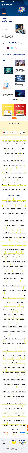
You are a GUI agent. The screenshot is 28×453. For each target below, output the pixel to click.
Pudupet (18, 254)
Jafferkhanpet (19, 208)
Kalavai (19, 333)
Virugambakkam (5, 244)
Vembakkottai (23, 398)
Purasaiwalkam (23, 230)
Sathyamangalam (23, 285)
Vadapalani (8, 242)
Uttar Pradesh (9, 420)
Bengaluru (18, 408)
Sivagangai (23, 343)
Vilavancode (9, 297)
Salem (16, 338)
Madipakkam (21, 215)
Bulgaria (19, 148)
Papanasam (4, 350)
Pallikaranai (9, 227)
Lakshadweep (11, 425)
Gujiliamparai (9, 280)
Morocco (24, 172)
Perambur (23, 227)
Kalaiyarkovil (13, 343)
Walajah (4, 336)
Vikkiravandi (8, 396)
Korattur (13, 213)
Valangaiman (13, 367)
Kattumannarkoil (10, 271)
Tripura (4, 420)
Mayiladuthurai (10, 309)
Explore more (14, 118)
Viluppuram (13, 396)
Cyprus (5, 153)
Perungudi (10, 230)
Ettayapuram (18, 367)
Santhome (23, 232)
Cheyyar (10, 386)
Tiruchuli (4, 398)
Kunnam (12, 319)
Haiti (25, 158)
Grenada (18, 158)
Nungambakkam (14, 225)
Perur (25, 266)
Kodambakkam (5, 213)
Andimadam (8, 261)
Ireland (21, 160)
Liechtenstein (5, 167)
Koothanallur (22, 362)
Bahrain (24, 143)
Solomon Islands (4, 184)
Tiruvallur (4, 384)
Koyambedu (6, 215)
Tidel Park (14, 256)
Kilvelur (24, 309)
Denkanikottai (6, 302)
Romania (20, 179)
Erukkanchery (6, 249)
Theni (9, 355)
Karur (18, 297)
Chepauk (18, 203)
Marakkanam (24, 391)
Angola (24, 141)
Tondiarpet (24, 256)
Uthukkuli (8, 379)
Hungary (4, 160)
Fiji (17, 155)
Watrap (13, 401)
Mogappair (17, 220)
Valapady (20, 338)
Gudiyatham (4, 391)
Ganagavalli (11, 336)
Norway (9, 177)
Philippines (5, 179)
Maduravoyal (12, 218)
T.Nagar (24, 237)
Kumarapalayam (16, 314)
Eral (3, 372)
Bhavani (7, 285)
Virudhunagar (9, 398)
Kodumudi (8, 283)
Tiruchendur (11, 372)
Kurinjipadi (24, 271)
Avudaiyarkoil (10, 321)
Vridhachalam (17, 273)
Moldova (7, 172)
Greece (14, 158)
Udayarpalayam (17, 261)
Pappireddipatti (6, 278)
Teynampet (15, 237)
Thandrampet (9, 389)
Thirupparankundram (13, 307)
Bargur (18, 302)
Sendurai (12, 261)
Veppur (13, 273)
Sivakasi (5, 401)
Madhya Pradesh (6, 413)
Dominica (16, 153)
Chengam (24, 386)
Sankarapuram (4, 290)
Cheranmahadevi (23, 372)
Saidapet (14, 232)
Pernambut (12, 391)
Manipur (23, 413)
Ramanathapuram (12, 331)
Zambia (20, 189)
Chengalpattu (23, 261)
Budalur (24, 350)
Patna (16, 403)
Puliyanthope (22, 254)
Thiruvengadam (19, 345)
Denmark (8, 153)
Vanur (4, 396)
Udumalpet (18, 379)
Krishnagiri (22, 302)
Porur (18, 230)
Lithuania (10, 167)
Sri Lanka (21, 184)
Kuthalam (4, 309)
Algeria (17, 141)
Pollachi (16, 268)
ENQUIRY (27, 428)
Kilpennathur (4, 389)
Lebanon (13, 165)
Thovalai (17, 295)
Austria (16, 143)
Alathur (9, 319)
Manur (18, 374)
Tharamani (19, 237)
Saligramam (18, 232)
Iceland (8, 160)
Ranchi (10, 408)
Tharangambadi (19, 309)
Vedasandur (23, 280)
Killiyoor (24, 295)
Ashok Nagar (5, 203)
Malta (15, 170)
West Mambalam (11, 244)
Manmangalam (23, 297)
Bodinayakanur (13, 355)
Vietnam (16, 189)
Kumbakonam (23, 348)
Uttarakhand (18, 420)
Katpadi (8, 391)
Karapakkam (24, 208)
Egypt (23, 153)
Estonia (7, 155)
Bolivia (5, 148)
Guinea (22, 158)
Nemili (9, 333)
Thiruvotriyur (22, 239)
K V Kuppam (20, 389)
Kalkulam (20, 295)
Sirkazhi (14, 309)
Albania (14, 141)
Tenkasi (14, 348)
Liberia (20, 165)
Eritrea (4, 155)
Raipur (24, 403)
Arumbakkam (24, 201)
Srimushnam (15, 271)
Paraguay (19, 177)
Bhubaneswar (20, 415)
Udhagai (5, 319)
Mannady (14, 254)
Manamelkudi (15, 321)
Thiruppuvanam (4, 345)
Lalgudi (24, 355)
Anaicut (24, 389)
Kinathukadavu (11, 268)
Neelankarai (9, 225)
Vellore (16, 391)
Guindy (3, 208)
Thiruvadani (23, 331)
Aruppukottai (18, 396)
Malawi (23, 167)
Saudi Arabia (6, 182)
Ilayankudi (8, 343)
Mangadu (22, 218)
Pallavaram (4, 227)
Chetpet (7, 386)
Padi (18, 225)
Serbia (10, 182)
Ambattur (9, 201)
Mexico (4, 172)
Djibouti (12, 153)
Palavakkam (22, 225)
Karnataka (14, 408)
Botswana (9, 148)
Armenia (8, 143)
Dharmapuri (22, 273)
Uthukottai (8, 384)
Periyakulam (5, 355)
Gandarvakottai (4, 326)
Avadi (9, 203)
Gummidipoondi (23, 379)
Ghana (11, 158)
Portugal (13, 179)
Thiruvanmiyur (12, 239)
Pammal (13, 227)
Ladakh (21, 425)
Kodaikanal (4, 280)
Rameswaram (18, 331)
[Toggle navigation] (26, 1)
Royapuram (9, 232)
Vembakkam (19, 386)
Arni (12, 384)
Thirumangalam (6, 239)
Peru (23, 177)
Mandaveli (9, 254)
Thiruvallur (4, 242)
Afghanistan (9, 141)
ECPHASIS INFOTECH (14, 449)
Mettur (9, 338)
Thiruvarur (17, 362)
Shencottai (10, 348)
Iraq (18, 160)
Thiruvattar (4, 297)
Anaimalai (6, 268)
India (3, 141)
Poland (9, 179)
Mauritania (18, 170)
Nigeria (5, 177)
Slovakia (18, 182)
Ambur (9, 362)
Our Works (4, 13)
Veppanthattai (22, 319)
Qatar (16, 179)
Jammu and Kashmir (5, 425)
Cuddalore (19, 271)
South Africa (13, 184)
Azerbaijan (19, 143)
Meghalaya (3, 415)
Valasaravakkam (14, 242)
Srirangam (4, 360)
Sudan (25, 184)
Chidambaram (4, 271)
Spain (17, 184)
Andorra (21, 141)
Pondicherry (16, 425)
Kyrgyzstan (5, 165)
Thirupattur (4, 343)
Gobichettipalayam (12, 285)
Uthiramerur (24, 290)
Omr (15, 244)
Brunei (15, 148)
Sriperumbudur (11, 292)
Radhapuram (9, 374)
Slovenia (22, 182)
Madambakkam (7, 218)
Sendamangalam (10, 314)
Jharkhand (6, 408)
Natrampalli (23, 360)
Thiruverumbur (18, 360)
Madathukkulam (13, 379)
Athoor (11, 278)
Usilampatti (22, 307)
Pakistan (12, 177)
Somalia (9, 184)
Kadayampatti (5, 338)
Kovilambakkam (23, 213)
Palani (19, 280)
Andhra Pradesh (18, 401)
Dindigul (15, 278)
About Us (4, 443)
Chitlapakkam (22, 203)
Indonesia (12, 160)
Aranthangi (5, 321)
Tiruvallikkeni (19, 256)
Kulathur (23, 321)
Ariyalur (4, 261)
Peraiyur (18, 307)
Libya (23, 165)
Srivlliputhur (9, 401)
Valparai (20, 268)
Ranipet (13, 333)
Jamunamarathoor (16, 384)
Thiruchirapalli (13, 360)
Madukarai (21, 266)
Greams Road (22, 249)
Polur (3, 386)
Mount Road (22, 220)
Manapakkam (17, 218)
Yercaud (24, 338)
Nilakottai (22, 278)
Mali (12, 170)
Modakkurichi (13, 283)
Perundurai (22, 283)
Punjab (25, 415)
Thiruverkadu (17, 239)
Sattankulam (7, 372)
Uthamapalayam (19, 355)
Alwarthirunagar (5, 201)
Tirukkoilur (9, 290)
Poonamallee (14, 230)
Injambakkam (8, 208)
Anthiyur (3, 285)
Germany (7, 158)
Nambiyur (18, 285)
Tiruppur (4, 379)
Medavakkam (6, 220)
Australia (12, 143)
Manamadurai (19, 343)
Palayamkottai (23, 374)
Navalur (5, 225)
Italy (24, 160)
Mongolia (15, 172)
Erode (4, 283)
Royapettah (5, 232)
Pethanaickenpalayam (17, 336)
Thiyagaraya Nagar (9, 256)
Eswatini (11, 155)
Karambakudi (10, 326)
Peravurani (20, 350)
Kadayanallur (5, 348)
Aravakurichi (14, 297)
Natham (18, 278)
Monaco (11, 172)
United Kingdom (5, 189)
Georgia (3, 158)
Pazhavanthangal (18, 227)
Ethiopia (15, 155)
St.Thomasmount (5, 237)
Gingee (20, 391)
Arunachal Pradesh (5, 403)
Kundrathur (11, 215)
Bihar (13, 403)
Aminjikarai (14, 201)
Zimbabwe (23, 189)
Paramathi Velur (22, 314)
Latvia (9, 165)
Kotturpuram (17, 213)
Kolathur (9, 213)
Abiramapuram (20, 244)
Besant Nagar (13, 203)
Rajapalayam (14, 398)
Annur (7, 266)
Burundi (23, 148)
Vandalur (3, 266)
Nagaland (12, 415)
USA (9, 189)
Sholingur (23, 333)
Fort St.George (17, 249)
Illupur (19, 321)
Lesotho (17, 165)
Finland (21, 155)
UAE (6, 141)
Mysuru (22, 408)
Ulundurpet (13, 290)
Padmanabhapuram (5, 295)
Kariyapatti (22, 396)
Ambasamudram (17, 372)
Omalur (13, 338)
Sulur (3, 268)
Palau (16, 177)
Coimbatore (11, 266)
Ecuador (20, 153)
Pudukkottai (15, 326)
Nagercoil (22, 292)
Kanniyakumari (17, 292)
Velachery (23, 242)
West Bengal (22, 420)
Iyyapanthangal (13, 208)
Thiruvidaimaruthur (10, 350)
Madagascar (19, 167)
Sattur (18, 398)
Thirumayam (20, 326)
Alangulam (24, 345)
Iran (15, 160)
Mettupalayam (16, 266)
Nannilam (5, 367)
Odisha (16, 415)
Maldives (9, 170)
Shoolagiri (14, 302)
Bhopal (11, 413)
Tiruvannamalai (15, 389)
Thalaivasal (23, 336)
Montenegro (19, 172)
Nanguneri (4, 374)
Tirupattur (5, 362)
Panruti (5, 273)
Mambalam (5, 254)
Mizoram (8, 415)
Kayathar (23, 367)
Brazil (12, 148)
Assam (10, 403)
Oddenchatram (15, 280)
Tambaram (10, 237)
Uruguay (12, 189)
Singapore (14, 182)
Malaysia (5, 170)
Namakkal (5, 314)
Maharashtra (15, 413)
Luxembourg (14, 167)
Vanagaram (19, 242)
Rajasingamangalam (6, 331)
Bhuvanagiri (24, 268)
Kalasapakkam (23, 384)
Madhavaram (16, 215)
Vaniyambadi (13, 362)
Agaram (24, 244)
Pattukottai (15, 350)
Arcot (16, 333)
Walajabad (6, 292)
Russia (23, 179)
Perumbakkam (5, 230)
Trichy (8, 360)
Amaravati (23, 401)
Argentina (4, 143)
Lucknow (13, 420)
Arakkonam (5, 333)
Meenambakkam (12, 220)
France (24, 155)
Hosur (10, 302)
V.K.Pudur (18, 348)
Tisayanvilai (14, 374)
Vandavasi (14, 386)
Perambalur (16, 319)
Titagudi (9, 273)
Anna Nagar (18, 201)
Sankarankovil (10, 345)
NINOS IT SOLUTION (18, 448)
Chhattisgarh (20, 403)
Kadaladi (24, 326)
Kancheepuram (19, 290)
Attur (7, 336)
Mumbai (19, 413)
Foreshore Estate (11, 249)
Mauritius (23, 170)
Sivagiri (14, 345)
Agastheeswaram (11, 295)
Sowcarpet (3, 256)
